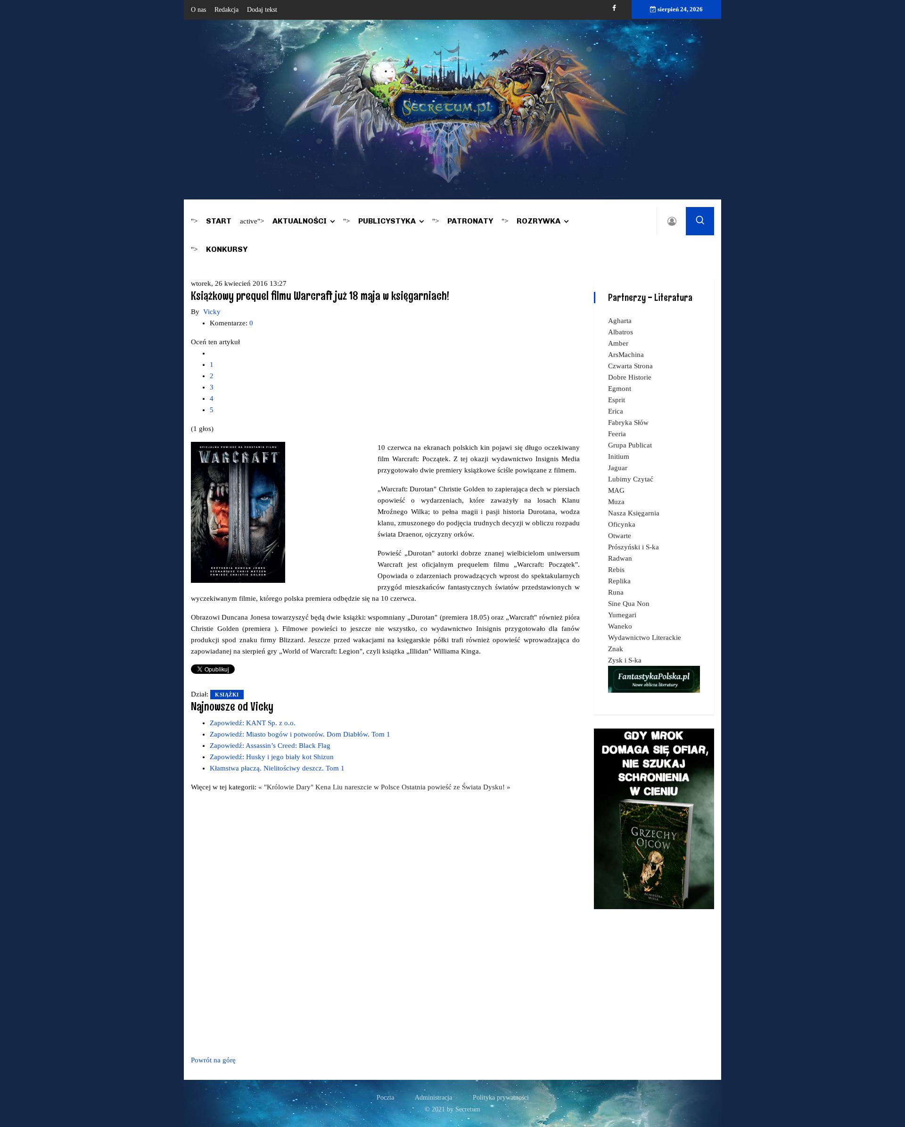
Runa (616, 592)
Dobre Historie (629, 377)
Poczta (385, 1097)
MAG (616, 490)
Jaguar (617, 468)
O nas (198, 9)
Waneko (620, 626)
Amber (618, 343)
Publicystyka (387, 220)
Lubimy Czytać (630, 479)
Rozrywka (538, 220)
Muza (616, 501)
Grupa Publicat (630, 445)
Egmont (619, 388)
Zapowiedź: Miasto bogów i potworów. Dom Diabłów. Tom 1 (300, 734)
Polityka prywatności (501, 1097)
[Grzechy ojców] (654, 818)
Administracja (433, 1097)
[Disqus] (385, 922)
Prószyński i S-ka (633, 547)
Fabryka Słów (628, 422)
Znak (615, 649)
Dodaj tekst (262, 9)
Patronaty (470, 220)
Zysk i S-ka (625, 660)
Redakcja (226, 9)
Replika (619, 581)
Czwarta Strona (630, 366)
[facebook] (614, 8)
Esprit (616, 400)
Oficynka (621, 524)
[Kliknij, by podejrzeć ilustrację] (238, 511)
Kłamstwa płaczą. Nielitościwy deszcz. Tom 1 (277, 768)
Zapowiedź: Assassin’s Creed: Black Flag (270, 745)
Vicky (212, 311)
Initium (618, 456)
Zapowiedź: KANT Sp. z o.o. (253, 723)
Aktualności (299, 220)
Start (218, 220)
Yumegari (622, 615)
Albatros (620, 332)
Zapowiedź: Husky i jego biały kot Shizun (272, 757)
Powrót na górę (213, 1060)
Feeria (617, 434)
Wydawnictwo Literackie (644, 637)
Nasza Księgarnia (633, 513)
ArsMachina (626, 354)
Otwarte (619, 535)
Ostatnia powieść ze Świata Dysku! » (456, 787)
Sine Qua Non (629, 603)
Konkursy (226, 249)
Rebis (616, 569)
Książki (227, 694)
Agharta (620, 320)
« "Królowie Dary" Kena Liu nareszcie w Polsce (330, 787)
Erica (615, 411)
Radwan (620, 558)
